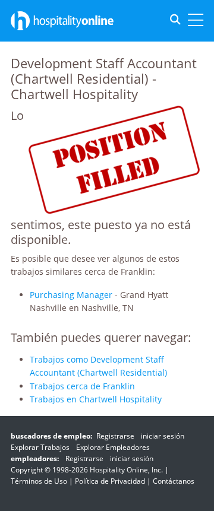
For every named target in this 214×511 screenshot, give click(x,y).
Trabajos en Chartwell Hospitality (96, 399)
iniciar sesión (162, 436)
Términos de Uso (39, 481)
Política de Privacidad (110, 481)
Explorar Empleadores (113, 447)
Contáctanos (173, 481)
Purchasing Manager (71, 294)
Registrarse (115, 436)
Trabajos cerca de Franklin (82, 386)
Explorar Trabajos (40, 447)
